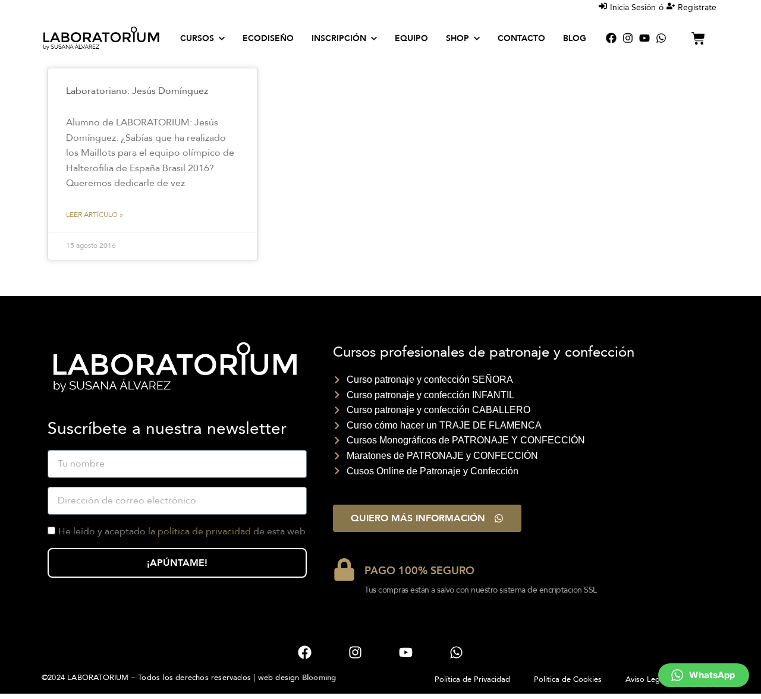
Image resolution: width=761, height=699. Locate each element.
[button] (703, 675)
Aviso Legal (645, 679)
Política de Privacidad (472, 679)
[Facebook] (611, 38)
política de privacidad (204, 531)
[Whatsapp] (661, 38)
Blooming (319, 677)
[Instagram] (627, 38)
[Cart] (698, 38)
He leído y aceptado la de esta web (182, 531)
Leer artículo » (94, 214)
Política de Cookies (568, 679)
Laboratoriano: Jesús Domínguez (137, 90)
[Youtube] (644, 38)
